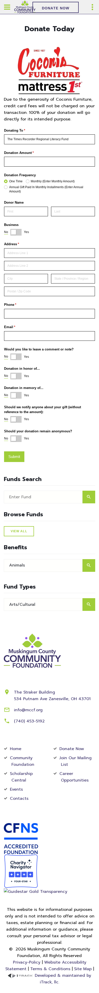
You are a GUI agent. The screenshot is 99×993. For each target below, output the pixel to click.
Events (16, 789)
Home (15, 749)
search (88, 497)
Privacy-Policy (26, 962)
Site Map (83, 969)
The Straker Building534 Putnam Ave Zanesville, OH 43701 (52, 695)
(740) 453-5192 (29, 721)
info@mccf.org (28, 710)
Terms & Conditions (50, 969)
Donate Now (56, 8)
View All (19, 531)
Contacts (19, 798)
